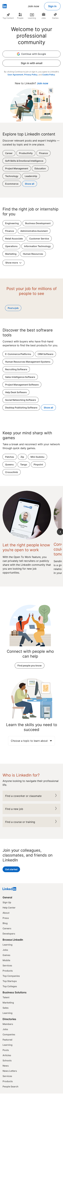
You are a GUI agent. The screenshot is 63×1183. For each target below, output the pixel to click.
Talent (6, 997)
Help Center (9, 907)
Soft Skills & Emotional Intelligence (24, 160)
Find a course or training (20, 822)
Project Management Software (22, 384)
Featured (7, 1039)
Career (9, 153)
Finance (43, 153)
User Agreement (15, 74)
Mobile (6, 960)
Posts (6, 1050)
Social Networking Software (20, 400)
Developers (9, 933)
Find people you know (29, 665)
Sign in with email (31, 63)
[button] (31, 54)
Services (7, 965)
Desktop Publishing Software (21, 407)
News (6, 1065)
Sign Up (7, 902)
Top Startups (10, 981)
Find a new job (14, 809)
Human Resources (33, 253)
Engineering (12, 223)
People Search (10, 1086)
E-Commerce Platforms (18, 354)
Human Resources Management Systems (27, 361)
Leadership (31, 176)
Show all (29, 183)
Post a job (13, 308)
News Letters (10, 1070)
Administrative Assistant (34, 231)
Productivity (26, 153)
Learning (7, 944)
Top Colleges (10, 986)
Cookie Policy (48, 74)
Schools (7, 1060)
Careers (7, 928)
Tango (23, 464)
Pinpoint (38, 464)
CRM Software (45, 354)
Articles (7, 1055)
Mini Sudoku (37, 456)
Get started (11, 869)
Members (8, 1024)
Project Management (16, 168)
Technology (11, 176)
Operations (11, 246)
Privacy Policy (30, 74)
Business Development (38, 223)
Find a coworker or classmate (23, 796)
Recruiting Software (16, 369)
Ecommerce (11, 183)
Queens (9, 464)
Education (40, 168)
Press (6, 918)
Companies (9, 1034)
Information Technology (37, 246)
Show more (11, 262)
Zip (22, 456)
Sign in (52, 6)
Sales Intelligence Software (20, 377)
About (6, 912)
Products (8, 970)
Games (6, 955)
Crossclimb (11, 472)
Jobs (5, 949)
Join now (33, 6)
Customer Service (39, 238)
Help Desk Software (16, 392)
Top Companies (11, 975)
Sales (6, 1007)
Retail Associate (14, 238)
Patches (9, 456)
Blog (5, 923)
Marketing (10, 253)
